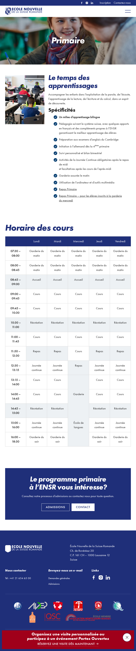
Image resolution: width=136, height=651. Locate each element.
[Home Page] (24, 11)
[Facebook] (82, 3)
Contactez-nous (122, 2)
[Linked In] (92, 3)
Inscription (105, 2)
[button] (128, 11)
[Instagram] (87, 3)
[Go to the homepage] (33, 549)
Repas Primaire (68, 189)
